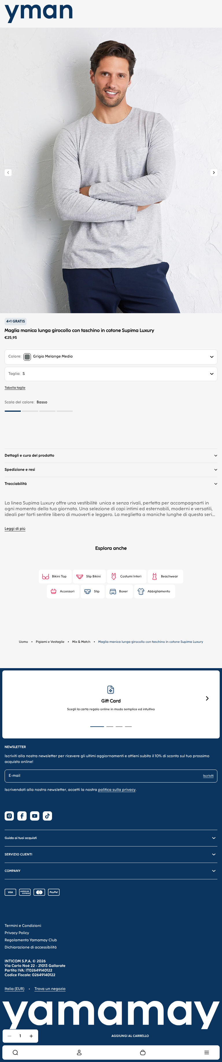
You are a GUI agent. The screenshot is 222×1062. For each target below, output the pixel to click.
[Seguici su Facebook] (22, 816)
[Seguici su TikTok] (47, 816)
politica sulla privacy (117, 790)
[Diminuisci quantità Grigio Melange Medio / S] (9, 1036)
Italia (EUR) (14, 989)
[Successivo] (213, 172)
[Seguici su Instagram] (9, 816)
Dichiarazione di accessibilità (31, 947)
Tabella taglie (15, 388)
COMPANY (12, 871)
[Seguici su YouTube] (34, 816)
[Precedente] (8, 172)
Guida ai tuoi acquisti (21, 838)
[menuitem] (15, 1052)
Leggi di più (15, 529)
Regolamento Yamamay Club (31, 940)
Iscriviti (208, 776)
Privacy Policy (17, 933)
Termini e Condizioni (23, 926)
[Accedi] (79, 1052)
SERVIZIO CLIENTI (18, 854)
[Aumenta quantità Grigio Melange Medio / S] (31, 1036)
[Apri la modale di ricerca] (15, 1052)
